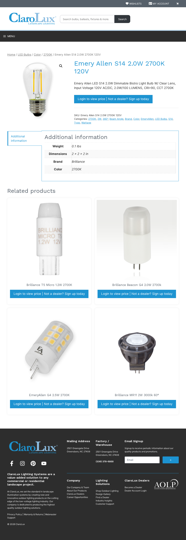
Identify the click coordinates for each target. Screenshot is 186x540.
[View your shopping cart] (177, 3)
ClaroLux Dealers (75, 494)
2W (99, 118)
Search (122, 19)
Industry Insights (104, 500)
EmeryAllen (147, 118)
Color (37, 54)
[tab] (24, 138)
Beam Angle (117, 118)
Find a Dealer (102, 497)
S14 (170, 118)
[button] (61, 66)
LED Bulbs (24, 54)
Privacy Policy (14, 514)
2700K (47, 54)
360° (105, 118)
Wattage (86, 122)
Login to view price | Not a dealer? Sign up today (113, 99)
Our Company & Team (78, 487)
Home (11, 54)
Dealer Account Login (136, 490)
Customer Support (105, 503)
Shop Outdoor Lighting (107, 490)
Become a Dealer (133, 487)
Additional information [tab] (19, 138)
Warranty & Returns (33, 514)
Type (77, 122)
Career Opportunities (77, 497)
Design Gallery (103, 494)
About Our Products (77, 490)
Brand (128, 118)
